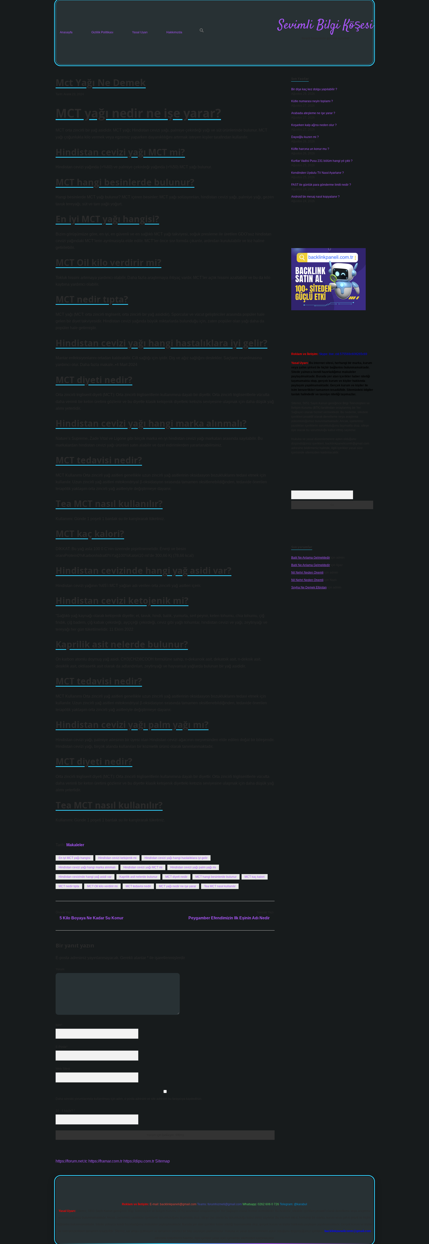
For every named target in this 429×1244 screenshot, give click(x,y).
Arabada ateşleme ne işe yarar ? (313, 113)
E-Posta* (62, 1047)
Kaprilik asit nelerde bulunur (138, 877)
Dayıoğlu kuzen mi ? (305, 137)
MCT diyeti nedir (176, 877)
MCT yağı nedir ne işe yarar (177, 886)
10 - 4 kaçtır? (65, 1110)
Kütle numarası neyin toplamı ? (312, 101)
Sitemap (162, 1161)
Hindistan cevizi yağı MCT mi (142, 867)
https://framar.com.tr (105, 1161)
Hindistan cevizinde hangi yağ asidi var (85, 877)
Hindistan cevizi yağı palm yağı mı (193, 867)
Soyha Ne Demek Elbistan (309, 587)
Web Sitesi (63, 1068)
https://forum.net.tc (71, 1161)
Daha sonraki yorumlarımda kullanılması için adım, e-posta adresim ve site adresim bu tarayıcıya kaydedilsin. (129, 1099)
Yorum (60, 969)
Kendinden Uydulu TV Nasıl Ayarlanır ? (317, 173)
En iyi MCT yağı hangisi (74, 858)
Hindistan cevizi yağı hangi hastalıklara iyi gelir (176, 858)
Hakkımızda (174, 32)
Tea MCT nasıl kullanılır (220, 886)
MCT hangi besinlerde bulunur (216, 877)
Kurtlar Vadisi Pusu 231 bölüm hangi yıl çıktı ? (322, 161)
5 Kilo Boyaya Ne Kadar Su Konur (91, 918)
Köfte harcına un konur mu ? (310, 149)
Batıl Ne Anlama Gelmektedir (310, 557)
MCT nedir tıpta (69, 886)
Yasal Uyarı (139, 32)
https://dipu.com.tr (138, 1161)
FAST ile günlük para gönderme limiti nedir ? (321, 184)
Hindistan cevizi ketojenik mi (117, 858)
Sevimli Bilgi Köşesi (325, 25)
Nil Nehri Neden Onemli (307, 572)
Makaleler (75, 845)
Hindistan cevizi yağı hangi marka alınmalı (87, 867)
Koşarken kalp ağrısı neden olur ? (314, 125)
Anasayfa (66, 32)
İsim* (59, 1025)
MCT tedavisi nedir (138, 886)
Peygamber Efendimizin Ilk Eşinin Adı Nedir (229, 918)
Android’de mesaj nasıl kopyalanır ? (315, 196)
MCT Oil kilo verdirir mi (102, 886)
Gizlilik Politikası (102, 32)
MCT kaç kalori (255, 877)
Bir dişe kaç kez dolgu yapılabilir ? (314, 89)
